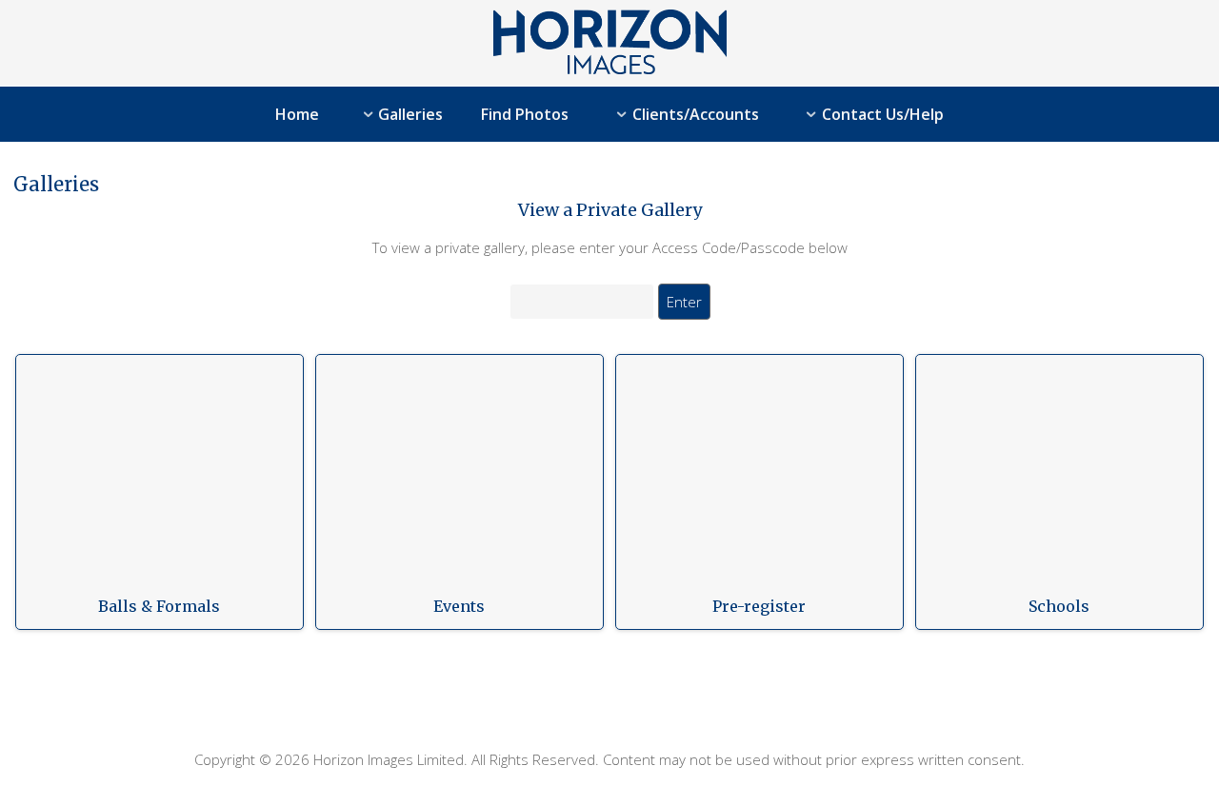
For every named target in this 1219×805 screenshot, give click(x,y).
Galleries (410, 114)
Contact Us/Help (883, 114)
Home (297, 114)
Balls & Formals (159, 606)
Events (459, 606)
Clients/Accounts (695, 114)
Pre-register (759, 606)
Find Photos (525, 114)
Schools (1059, 606)
